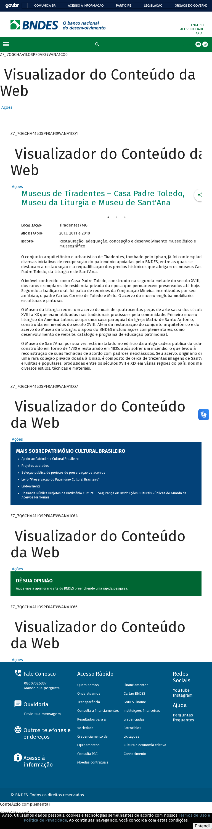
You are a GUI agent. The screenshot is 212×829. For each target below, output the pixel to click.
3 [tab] (125, 217)
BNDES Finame (135, 702)
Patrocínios (132, 728)
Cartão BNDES (134, 693)
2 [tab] (116, 217)
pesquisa (120, 588)
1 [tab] (108, 217)
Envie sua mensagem (42, 713)
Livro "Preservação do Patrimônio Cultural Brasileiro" (61, 479)
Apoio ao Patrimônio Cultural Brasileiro (50, 459)
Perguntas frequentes (183, 717)
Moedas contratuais (92, 762)
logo (58, 24)
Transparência (88, 702)
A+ (198, 33)
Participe (123, 5)
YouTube (181, 690)
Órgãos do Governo (191, 5)
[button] (6, 107)
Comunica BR (44, 5)
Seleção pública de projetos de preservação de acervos (63, 473)
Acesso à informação (86, 5)
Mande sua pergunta (42, 688)
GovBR (12, 5)
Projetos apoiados (35, 466)
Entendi (202, 825)
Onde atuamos (88, 693)
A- (202, 33)
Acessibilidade (192, 29)
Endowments (31, 486)
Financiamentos (136, 685)
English (197, 25)
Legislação (153, 5)
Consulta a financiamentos (98, 710)
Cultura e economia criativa (145, 745)
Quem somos (88, 685)
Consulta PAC (87, 754)
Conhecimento (135, 754)
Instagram (183, 695)
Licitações (131, 736)
